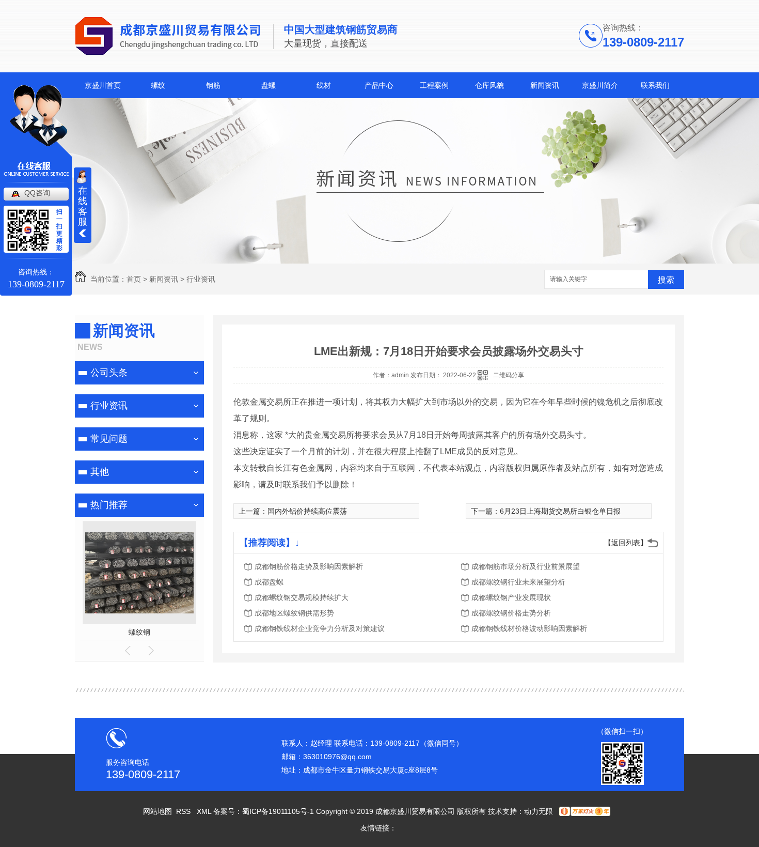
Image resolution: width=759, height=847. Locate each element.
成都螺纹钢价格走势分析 (511, 613)
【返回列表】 (625, 542)
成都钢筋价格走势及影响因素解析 (309, 566)
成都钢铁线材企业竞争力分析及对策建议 (320, 628)
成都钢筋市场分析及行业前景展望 (525, 566)
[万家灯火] (583, 811)
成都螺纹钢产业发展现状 (511, 597)
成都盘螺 (269, 582)
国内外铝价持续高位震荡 (307, 511)
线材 (324, 85)
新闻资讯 (544, 85)
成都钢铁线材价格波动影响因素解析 (529, 628)
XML (205, 811)
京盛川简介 (600, 85)
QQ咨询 (37, 193)
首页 (133, 279)
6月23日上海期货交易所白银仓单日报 (560, 511)
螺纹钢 (139, 632)
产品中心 (379, 85)
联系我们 (655, 85)
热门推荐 (109, 505)
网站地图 (157, 811)
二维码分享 (508, 375)
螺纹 (158, 85)
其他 (99, 472)
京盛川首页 (103, 85)
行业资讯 (200, 279)
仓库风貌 (489, 85)
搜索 (666, 279)
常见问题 (109, 439)
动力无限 (538, 811)
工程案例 (434, 85)
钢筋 (213, 85)
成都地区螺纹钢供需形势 (294, 613)
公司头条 (109, 372)
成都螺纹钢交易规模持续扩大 (302, 597)
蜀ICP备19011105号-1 (278, 811)
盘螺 (268, 85)
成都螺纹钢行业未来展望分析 (518, 582)
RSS (184, 811)
